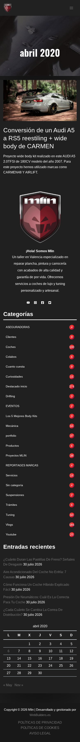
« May (7, 685)
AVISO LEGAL (40, 733)
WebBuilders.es (40, 715)
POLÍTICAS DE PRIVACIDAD (40, 722)
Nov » (19, 685)
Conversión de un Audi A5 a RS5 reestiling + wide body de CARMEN (39, 138)
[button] (29, 302)
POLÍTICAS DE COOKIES (40, 728)
